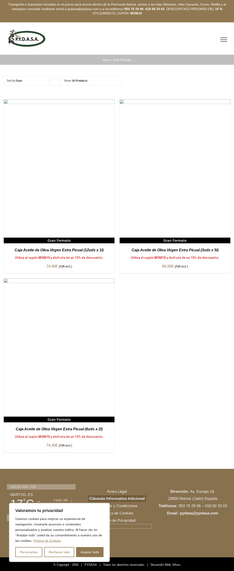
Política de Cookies (47, 540)
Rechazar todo (59, 552)
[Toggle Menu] (223, 40)
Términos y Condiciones (117, 506)
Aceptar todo (90, 552)
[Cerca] (105, 507)
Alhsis (176, 564)
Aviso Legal (117, 491)
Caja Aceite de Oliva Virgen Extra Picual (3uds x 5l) (175, 250)
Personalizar (29, 552)
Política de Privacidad (117, 520)
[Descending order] (55, 81)
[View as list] (118, 80)
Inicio (106, 60)
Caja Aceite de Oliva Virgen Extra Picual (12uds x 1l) (59, 250)
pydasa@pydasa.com (199, 513)
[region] (59, 532)
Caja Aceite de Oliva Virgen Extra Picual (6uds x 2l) (59, 429)
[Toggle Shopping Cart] (214, 39)
